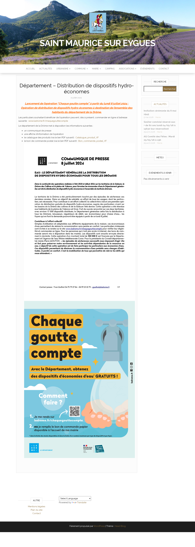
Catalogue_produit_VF (87, 137)
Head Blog (120, 526)
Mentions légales (36, 506)
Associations (127, 68)
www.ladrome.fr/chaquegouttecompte (48, 121)
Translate (81, 502)
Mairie (95, 68)
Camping (110, 68)
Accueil (30, 68)
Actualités (45, 68)
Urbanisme (62, 68)
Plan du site (36, 510)
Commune (80, 68)
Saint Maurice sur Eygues (97, 43)
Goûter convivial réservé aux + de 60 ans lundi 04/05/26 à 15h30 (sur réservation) (160, 125)
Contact (164, 68)
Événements (147, 68)
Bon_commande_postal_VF (92, 141)
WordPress (99, 526)
